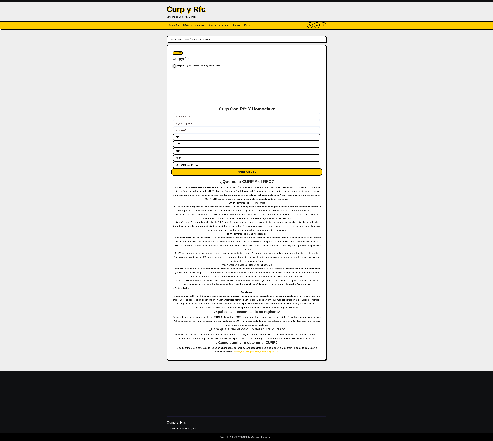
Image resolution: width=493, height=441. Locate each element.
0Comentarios (215, 66)
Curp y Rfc (186, 9)
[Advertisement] (247, 88)
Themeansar (267, 437)
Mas (246, 25)
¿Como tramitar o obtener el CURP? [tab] (247, 343)
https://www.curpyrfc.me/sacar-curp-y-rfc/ (256, 351)
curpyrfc (181, 66)
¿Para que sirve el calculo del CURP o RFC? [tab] (247, 329)
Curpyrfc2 (181, 59)
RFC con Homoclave (194, 25)
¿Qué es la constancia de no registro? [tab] (247, 312)
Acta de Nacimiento (218, 25)
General (177, 53)
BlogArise (252, 437)
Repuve (236, 25)
